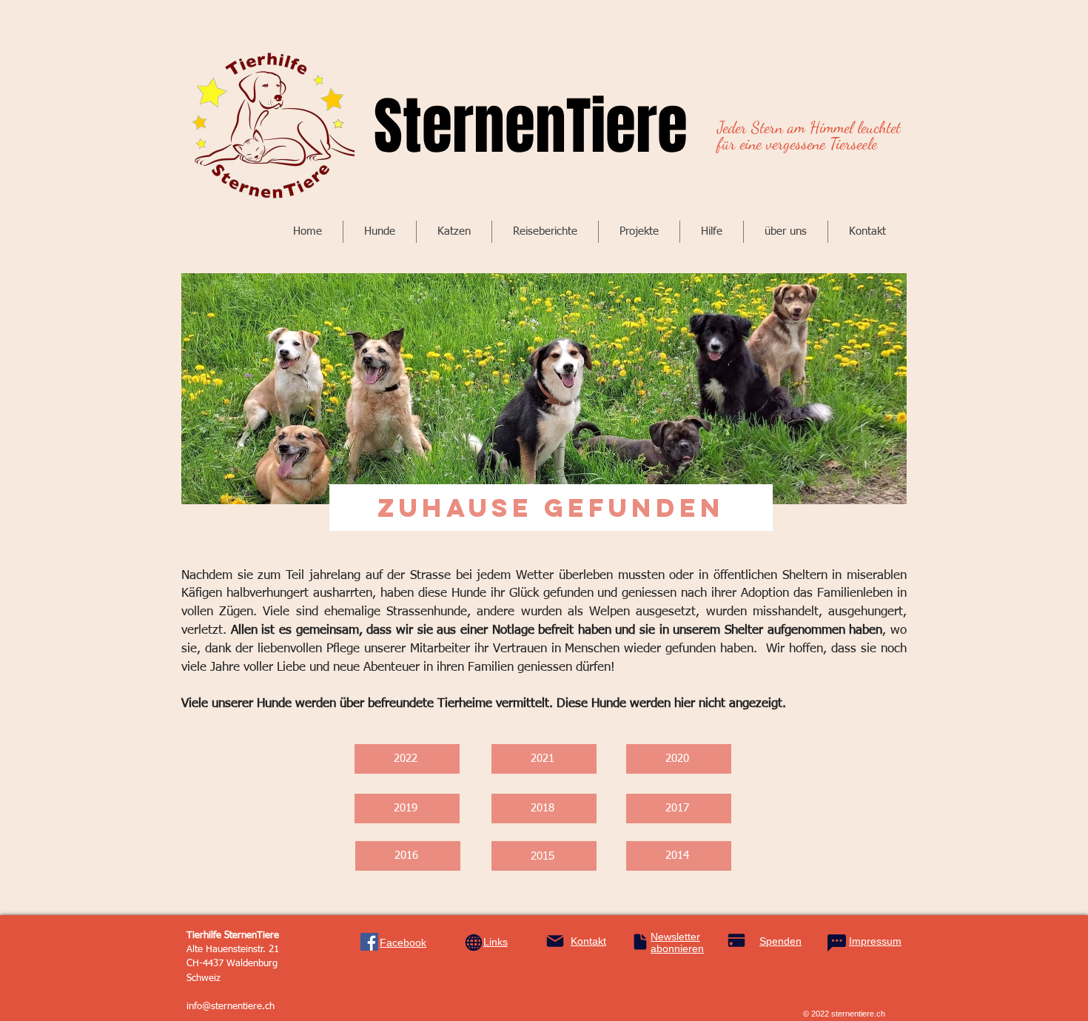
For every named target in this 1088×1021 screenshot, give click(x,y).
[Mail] (555, 941)
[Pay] (736, 940)
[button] (379, 232)
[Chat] (836, 943)
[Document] (640, 941)
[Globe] (473, 942)
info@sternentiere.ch (231, 1006)
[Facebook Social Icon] (369, 942)
